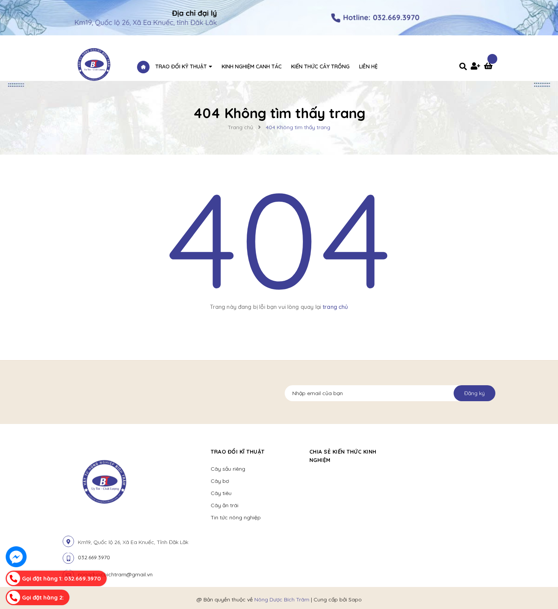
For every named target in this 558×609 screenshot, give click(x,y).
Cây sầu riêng (228, 468)
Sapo (355, 599)
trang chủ (335, 306)
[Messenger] (16, 556)
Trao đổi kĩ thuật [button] (238, 451)
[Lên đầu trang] (463, 590)
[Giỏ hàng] (489, 67)
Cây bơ (220, 481)
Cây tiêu (221, 493)
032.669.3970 (94, 557)
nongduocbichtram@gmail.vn (115, 574)
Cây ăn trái (224, 505)
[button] (410, 451)
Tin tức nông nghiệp (236, 517)
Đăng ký (474, 393)
